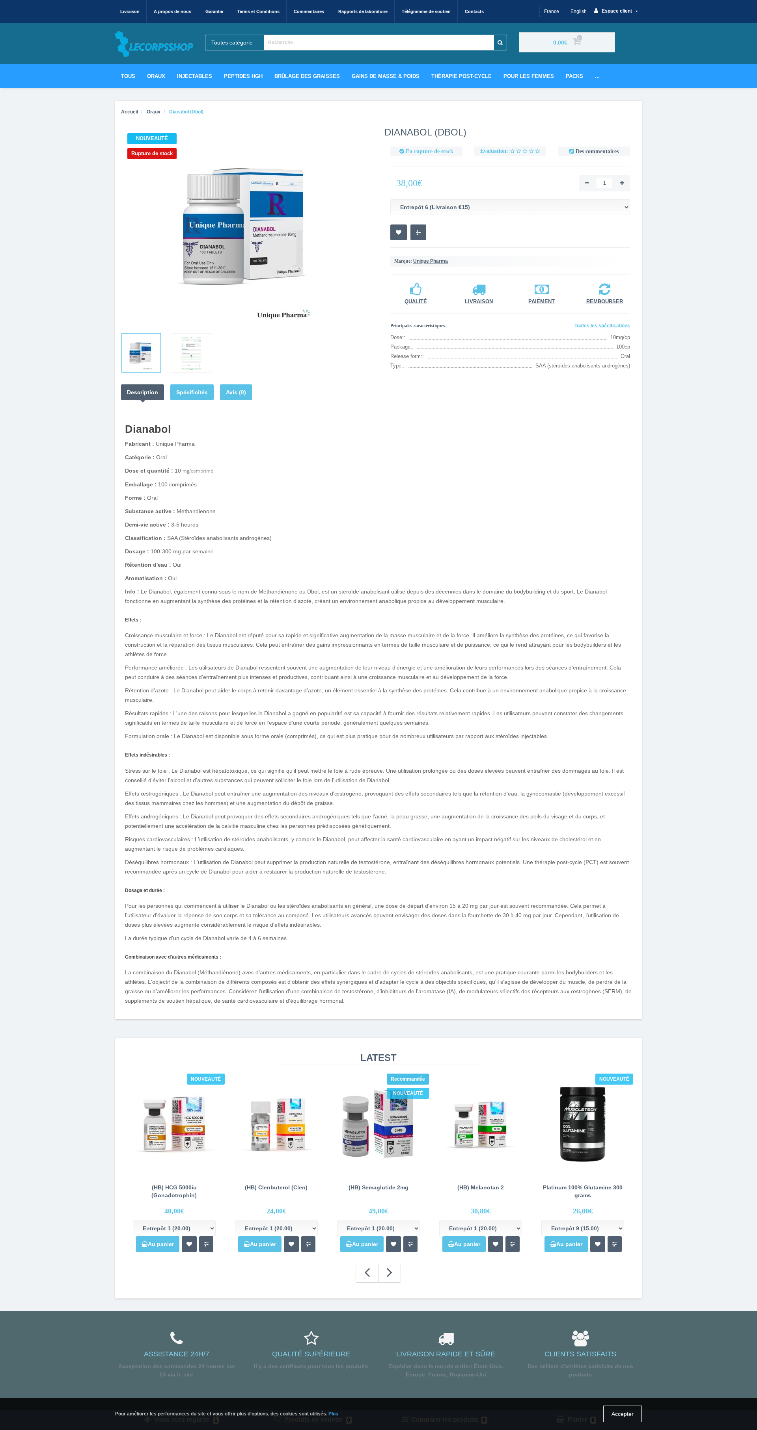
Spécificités (192, 392)
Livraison (130, 11)
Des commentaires (597, 151)
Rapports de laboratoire (363, 11)
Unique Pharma (430, 261)
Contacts (474, 11)
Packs (574, 76)
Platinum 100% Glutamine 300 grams (583, 1191)
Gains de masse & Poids (386, 76)
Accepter (623, 1414)
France (551, 11)
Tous (128, 76)
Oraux (156, 76)
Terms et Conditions (258, 11)
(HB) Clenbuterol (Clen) (276, 1187)
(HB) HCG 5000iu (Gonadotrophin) (174, 1191)
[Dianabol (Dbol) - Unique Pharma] (247, 226)
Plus (333, 1414)
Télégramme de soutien (426, 11)
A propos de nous (172, 11)
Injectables (194, 76)
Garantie (214, 11)
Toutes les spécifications (602, 325)
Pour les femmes (528, 76)
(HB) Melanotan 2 (480, 1187)
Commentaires (309, 11)
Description (142, 392)
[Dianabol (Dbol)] (141, 353)
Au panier (161, 1244)
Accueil (129, 112)
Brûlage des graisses (307, 76)
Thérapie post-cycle (461, 76)
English (579, 11)
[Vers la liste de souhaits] (189, 1244)
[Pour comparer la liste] (206, 1244)
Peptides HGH (243, 76)
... (597, 76)
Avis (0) (236, 392)
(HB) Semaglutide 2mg (378, 1187)
